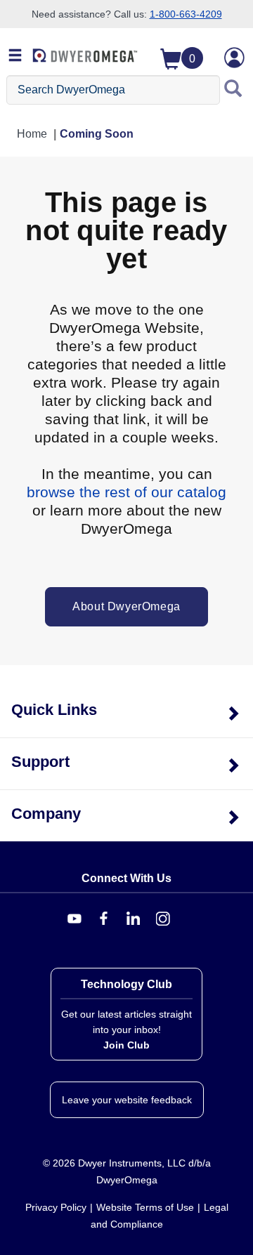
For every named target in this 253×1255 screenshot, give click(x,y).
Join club (126, 1045)
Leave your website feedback (127, 1099)
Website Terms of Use (145, 1207)
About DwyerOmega (126, 606)
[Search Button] (233, 90)
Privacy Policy (55, 1207)
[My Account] (234, 57)
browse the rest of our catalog (126, 492)
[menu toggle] (15, 56)
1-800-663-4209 (186, 14)
